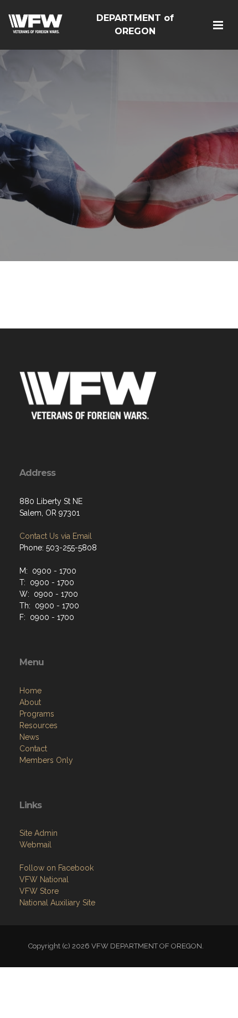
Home (30, 690)
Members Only (46, 760)
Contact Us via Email (55, 536)
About (30, 702)
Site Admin (38, 833)
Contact (33, 748)
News (29, 737)
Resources (38, 725)
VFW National (44, 879)
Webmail (35, 844)
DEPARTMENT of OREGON (135, 24)
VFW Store (39, 891)
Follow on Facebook (56, 867)
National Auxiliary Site (57, 902)
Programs (36, 713)
